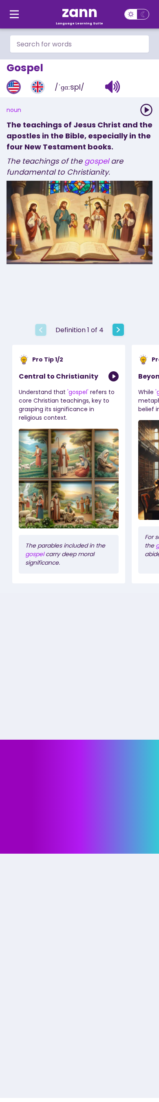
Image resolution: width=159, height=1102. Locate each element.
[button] (112, 87)
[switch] (136, 14)
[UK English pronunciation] (38, 87)
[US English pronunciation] (14, 87)
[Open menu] (14, 14)
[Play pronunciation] (146, 110)
